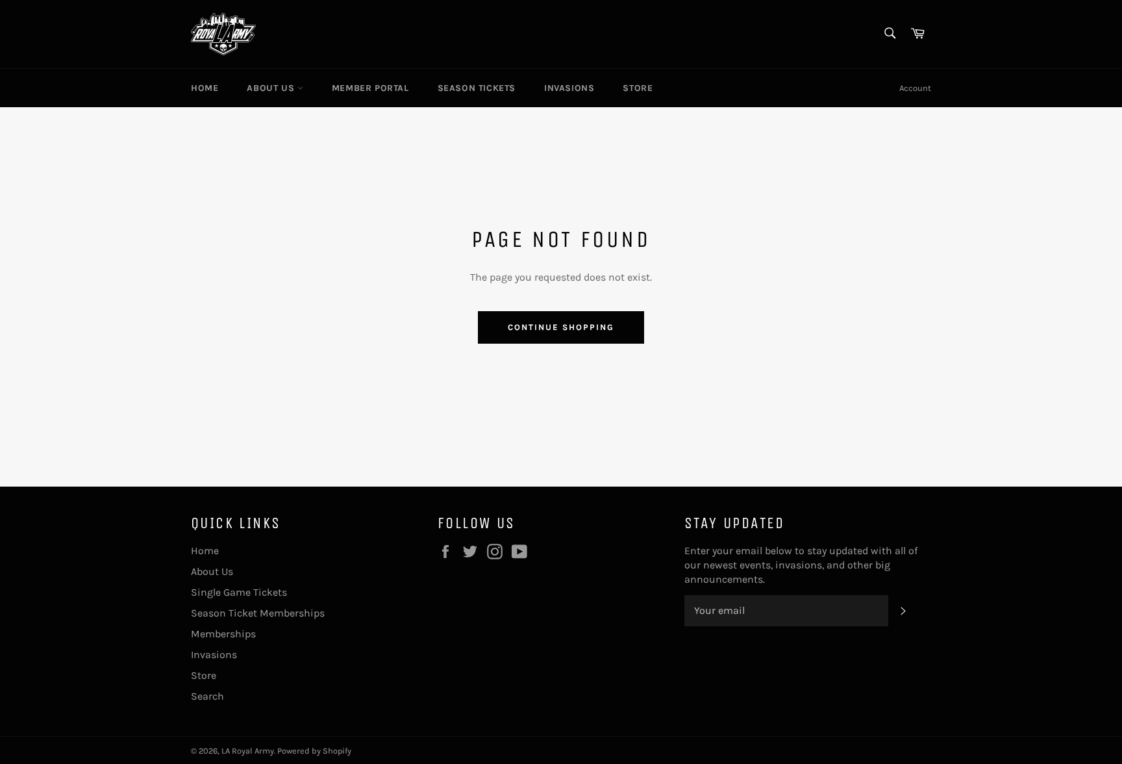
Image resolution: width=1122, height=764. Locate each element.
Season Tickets (477, 88)
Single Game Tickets (239, 592)
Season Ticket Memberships (258, 613)
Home (204, 88)
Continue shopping (561, 327)
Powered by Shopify (314, 751)
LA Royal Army (247, 751)
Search (207, 696)
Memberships (223, 634)
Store (638, 88)
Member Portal (370, 88)
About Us (272, 88)
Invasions (569, 88)
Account (915, 88)
